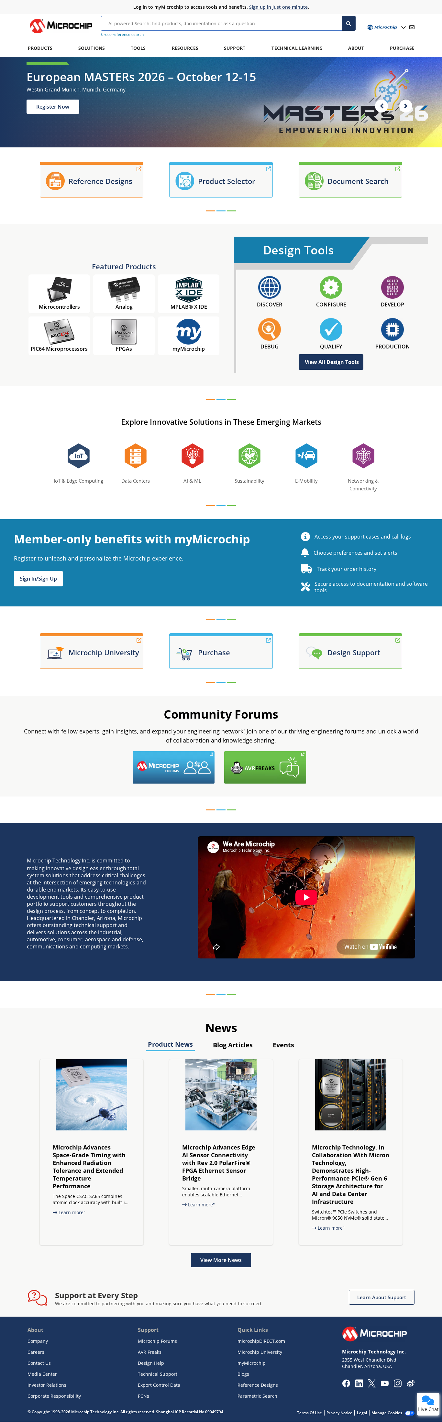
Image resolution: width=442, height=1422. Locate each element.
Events (283, 1045)
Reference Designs (258, 1385)
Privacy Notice (339, 1413)
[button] (38, 578)
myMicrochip (252, 1363)
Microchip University (260, 1352)
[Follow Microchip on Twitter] (372, 1385)
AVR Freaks (149, 1352)
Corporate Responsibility (54, 1396)
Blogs (243, 1374)
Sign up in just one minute (278, 7)
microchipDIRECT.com (261, 1341)
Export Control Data (159, 1385)
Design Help (151, 1363)
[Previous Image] (381, 106)
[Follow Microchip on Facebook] (346, 1385)
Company (38, 1341)
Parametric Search (257, 1396)
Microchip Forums (157, 1341)
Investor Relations (47, 1385)
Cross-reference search (122, 34)
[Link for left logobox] (216, 755)
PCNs (143, 1396)
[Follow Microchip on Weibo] (410, 1385)
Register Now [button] (52, 106)
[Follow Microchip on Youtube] (385, 1384)
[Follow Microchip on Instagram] (397, 1385)
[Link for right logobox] (307, 755)
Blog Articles (233, 1045)
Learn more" (71, 1212)
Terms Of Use (309, 1413)
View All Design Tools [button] (332, 362)
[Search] (349, 23)
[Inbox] (411, 27)
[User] (385, 27)
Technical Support (157, 1374)
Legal (362, 1413)
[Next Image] (405, 106)
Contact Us (39, 1363)
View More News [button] (221, 1260)
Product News (170, 1044)
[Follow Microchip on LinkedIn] (359, 1385)
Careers (36, 1352)
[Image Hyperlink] (61, 33)
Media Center (42, 1374)
